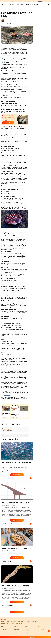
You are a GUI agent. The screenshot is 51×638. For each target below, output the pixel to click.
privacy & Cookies (41, 629)
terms (39, 627)
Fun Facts (17, 4)
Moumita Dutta (6, 505)
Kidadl (1, 9)
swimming (4, 61)
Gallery (4, 42)
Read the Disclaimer (7, 435)
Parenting (22, 4)
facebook (27, 627)
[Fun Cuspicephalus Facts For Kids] (15, 408)
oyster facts (22, 97)
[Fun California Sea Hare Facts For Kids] (6, 408)
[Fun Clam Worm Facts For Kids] (17, 574)
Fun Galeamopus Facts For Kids (16, 503)
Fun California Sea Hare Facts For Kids (6, 414)
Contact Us (3, 627)
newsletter (15, 630)
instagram (27, 630)
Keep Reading (18, 474)
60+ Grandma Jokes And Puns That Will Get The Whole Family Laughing (23, 1)
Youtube (27, 633)
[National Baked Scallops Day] (17, 537)
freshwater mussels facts (22, 393)
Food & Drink (10, 561)
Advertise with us (4, 629)
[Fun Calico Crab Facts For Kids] (24, 408)
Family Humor (28, 4)
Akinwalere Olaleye (6, 429)
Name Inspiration (34, 4)
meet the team (16, 629)
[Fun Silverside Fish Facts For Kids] (17, 451)
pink (16, 179)
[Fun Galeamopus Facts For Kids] (17, 491)
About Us (14, 627)
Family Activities (12, 4)
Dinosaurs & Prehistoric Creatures (14, 412)
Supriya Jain (6, 550)
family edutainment (16, 632)
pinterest (27, 629)
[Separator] (49, 631)
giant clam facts (6, 395)
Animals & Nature (5, 412)
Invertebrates (12, 424)
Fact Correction (25, 435)
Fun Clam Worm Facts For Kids (15, 586)
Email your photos (8, 122)
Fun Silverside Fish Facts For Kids (16, 462)
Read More (40, 1)
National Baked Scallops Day (14, 548)
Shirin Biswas (6, 588)
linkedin (27, 632)
